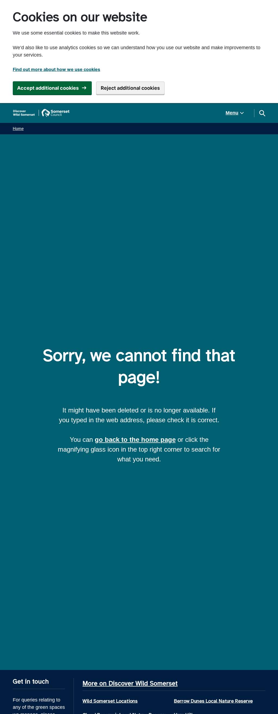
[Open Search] (262, 113)
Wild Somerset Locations (110, 701)
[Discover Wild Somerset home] (41, 113)
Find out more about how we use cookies (56, 69)
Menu (232, 113)
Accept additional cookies (48, 88)
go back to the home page (135, 439)
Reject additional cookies (130, 88)
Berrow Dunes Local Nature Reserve (213, 701)
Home (18, 128)
